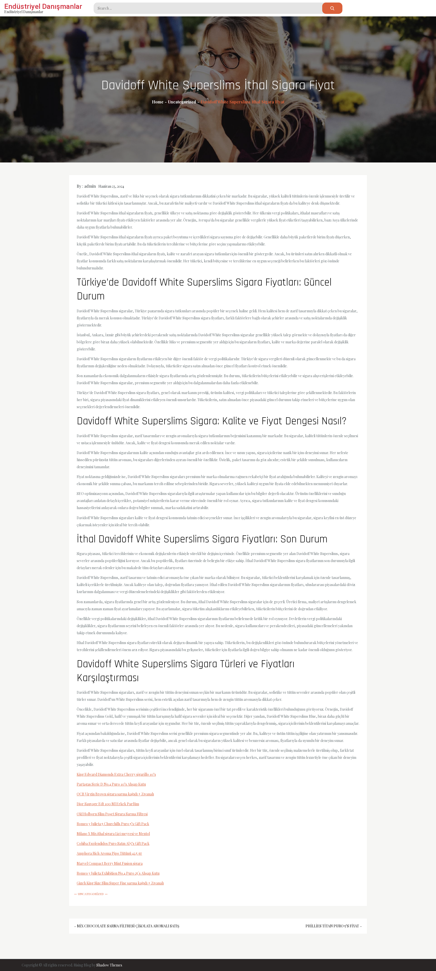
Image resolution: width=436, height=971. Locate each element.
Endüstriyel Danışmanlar (43, 6)
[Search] (332, 8)
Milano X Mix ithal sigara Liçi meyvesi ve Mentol (113, 833)
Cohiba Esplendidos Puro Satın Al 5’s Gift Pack (113, 843)
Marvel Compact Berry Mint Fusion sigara (110, 863)
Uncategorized (91, 894)
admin (90, 186)
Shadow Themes (109, 965)
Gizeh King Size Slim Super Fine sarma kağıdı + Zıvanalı (120, 883)
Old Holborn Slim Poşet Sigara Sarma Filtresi (112, 814)
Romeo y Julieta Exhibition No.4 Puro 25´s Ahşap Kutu (118, 873)
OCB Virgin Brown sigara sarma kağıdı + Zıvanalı (115, 794)
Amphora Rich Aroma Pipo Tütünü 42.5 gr (109, 853)
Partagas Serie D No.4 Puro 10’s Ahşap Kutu (111, 784)
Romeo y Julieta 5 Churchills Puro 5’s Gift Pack (113, 823)
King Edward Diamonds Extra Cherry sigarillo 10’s (116, 774)
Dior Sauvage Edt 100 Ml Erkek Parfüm (108, 803)
